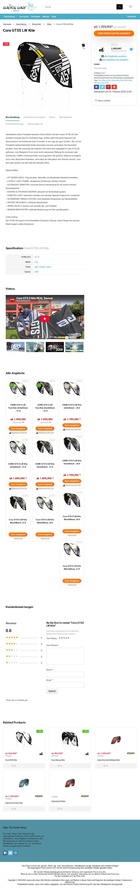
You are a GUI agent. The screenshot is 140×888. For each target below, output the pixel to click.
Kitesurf (97, 83)
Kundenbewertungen (15, 124)
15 (36, 257)
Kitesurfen (36, 24)
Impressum (126, 880)
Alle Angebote (65, 117)
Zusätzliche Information (34, 117)
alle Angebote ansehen (115, 56)
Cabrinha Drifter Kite (14, 803)
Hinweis (47, 872)
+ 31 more (54, 756)
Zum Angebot (18, 428)
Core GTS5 (104, 83)
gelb (36, 267)
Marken (45, 16)
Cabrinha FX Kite (58, 801)
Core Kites (102, 80)
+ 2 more (54, 797)
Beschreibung (12, 117)
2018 (36, 272)
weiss (49, 267)
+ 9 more (8, 756)
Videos (52, 117)
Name (49, 670)
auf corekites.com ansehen (115, 60)
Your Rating (51, 638)
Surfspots (35, 16)
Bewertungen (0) (35, 124)
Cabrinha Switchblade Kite (108, 760)
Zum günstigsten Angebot (114, 33)
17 (39, 257)
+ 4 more (100, 756)
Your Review (52, 645)
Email (49, 680)
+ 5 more (8, 799)
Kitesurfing (115, 80)
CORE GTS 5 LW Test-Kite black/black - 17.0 (45, 408)
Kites (49, 24)
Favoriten (131, 16)
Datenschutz (70, 882)
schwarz (42, 267)
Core (36, 262)
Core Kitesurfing (100, 68)
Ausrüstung (9, 16)
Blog (54, 16)
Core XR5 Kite (11, 760)
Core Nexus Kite (58, 760)
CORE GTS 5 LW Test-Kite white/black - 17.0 (18, 408)
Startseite (7, 24)
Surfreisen (24, 16)
